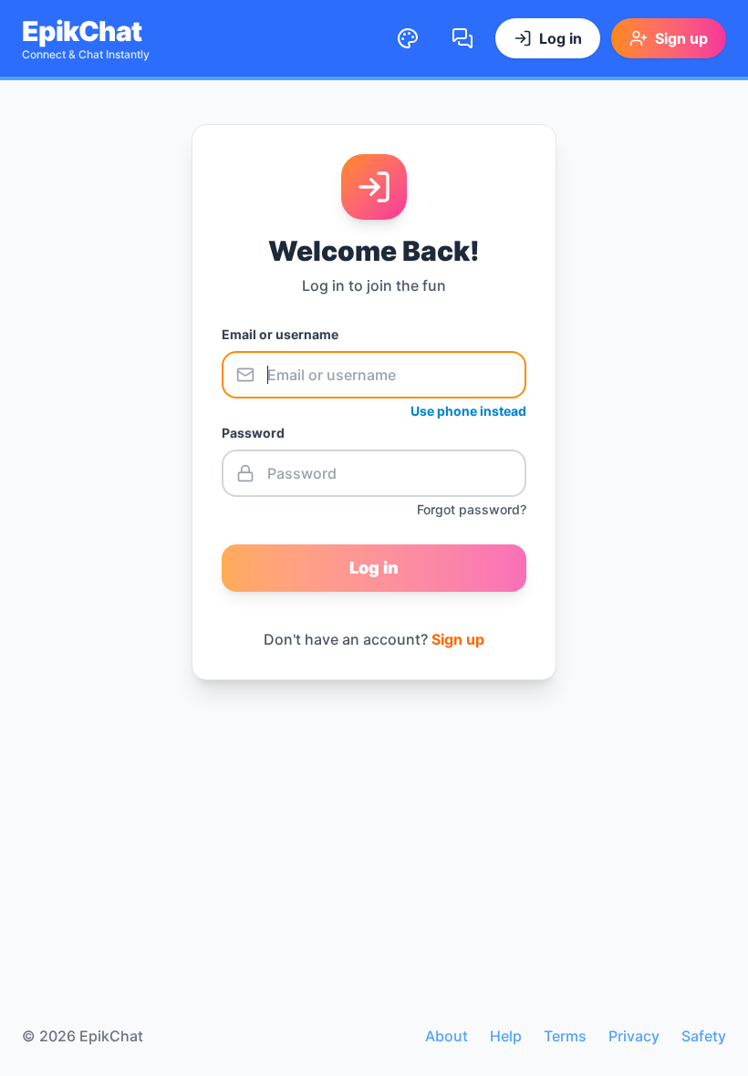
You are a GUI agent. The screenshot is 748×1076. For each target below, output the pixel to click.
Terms (565, 1036)
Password (253, 432)
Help (506, 1036)
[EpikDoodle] (408, 38)
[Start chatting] (462, 38)
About (446, 1036)
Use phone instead (468, 411)
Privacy (634, 1036)
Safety (703, 1036)
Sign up (457, 639)
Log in (374, 567)
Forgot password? (471, 509)
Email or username (280, 334)
